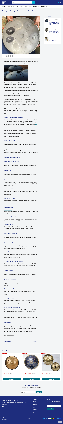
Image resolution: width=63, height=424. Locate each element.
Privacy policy (34, 404)
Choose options (11, 379)
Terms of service (35, 406)
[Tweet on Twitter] (10, 56)
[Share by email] (12, 56)
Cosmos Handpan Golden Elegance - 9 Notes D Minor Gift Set (11, 375)
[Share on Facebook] (7, 56)
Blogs (26, 6)
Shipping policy (35, 407)
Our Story (17, 6)
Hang (36, 124)
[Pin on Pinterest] (8, 56)
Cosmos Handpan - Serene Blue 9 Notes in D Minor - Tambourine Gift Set (54, 23)
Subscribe (39, 392)
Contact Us (34, 402)
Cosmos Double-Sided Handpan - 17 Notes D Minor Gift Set (54, 41)
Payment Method (35, 410)
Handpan (3, 6)
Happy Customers (44, 6)
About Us (34, 401)
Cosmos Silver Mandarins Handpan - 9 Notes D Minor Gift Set (54, 32)
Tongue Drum (10, 6)
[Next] (61, 367)
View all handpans (58, 350)
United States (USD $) (11, 417)
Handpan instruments (8, 209)
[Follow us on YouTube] (29, 419)
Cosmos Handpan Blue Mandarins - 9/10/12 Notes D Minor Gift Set (31, 375)
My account (51, 2)
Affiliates (21, 6)
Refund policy (34, 409)
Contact (30, 6)
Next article (35, 341)
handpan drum (12, 325)
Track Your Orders (36, 6)
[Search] (33, 2)
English (4, 417)
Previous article (8, 341)
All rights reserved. (5, 420)
